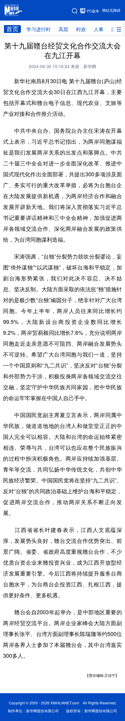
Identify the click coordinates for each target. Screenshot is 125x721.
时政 (81, 29)
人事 (98, 29)
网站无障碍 (111, 10)
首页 (12, 29)
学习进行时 (38, 29)
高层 (63, 29)
